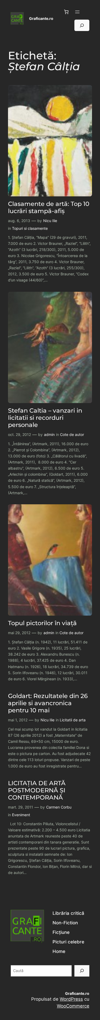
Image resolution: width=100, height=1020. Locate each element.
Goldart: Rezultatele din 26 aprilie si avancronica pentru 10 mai (48, 703)
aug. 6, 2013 (19, 220)
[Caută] (81, 971)
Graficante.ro (41, 18)
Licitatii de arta (73, 720)
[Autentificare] (87, 12)
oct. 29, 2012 (19, 434)
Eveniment (21, 815)
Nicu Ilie (50, 220)
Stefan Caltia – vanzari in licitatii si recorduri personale (45, 418)
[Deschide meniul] (77, 12)
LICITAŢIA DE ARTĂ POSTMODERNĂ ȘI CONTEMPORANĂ (37, 790)
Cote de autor (72, 434)
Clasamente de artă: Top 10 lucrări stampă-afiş (48, 207)
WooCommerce (73, 1006)
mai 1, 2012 (17, 720)
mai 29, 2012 (19, 632)
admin (49, 434)
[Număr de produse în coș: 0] (66, 11)
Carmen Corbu (58, 807)
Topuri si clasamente (30, 228)
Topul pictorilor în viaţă (42, 623)
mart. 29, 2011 (20, 807)
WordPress (71, 999)
